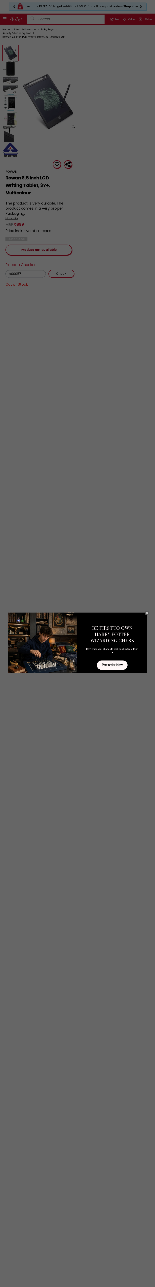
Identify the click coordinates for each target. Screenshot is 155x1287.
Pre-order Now (112, 665)
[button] (147, 613)
